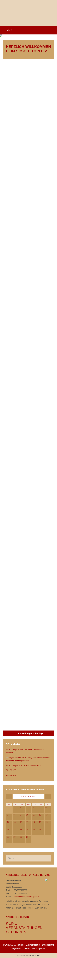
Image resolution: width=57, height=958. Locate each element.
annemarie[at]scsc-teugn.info (26, 897)
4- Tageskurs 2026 (17, 633)
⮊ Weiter (10, 122)
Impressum (34, 945)
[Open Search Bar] (53, 30)
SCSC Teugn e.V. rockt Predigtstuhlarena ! (24, 765)
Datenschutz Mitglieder (34, 948)
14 (15, 722)
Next (21, 722)
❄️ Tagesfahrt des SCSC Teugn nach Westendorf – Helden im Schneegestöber (26, 137)
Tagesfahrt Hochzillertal (24, 398)
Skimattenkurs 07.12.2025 (22, 590)
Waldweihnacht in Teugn (22, 448)
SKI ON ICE (12, 263)
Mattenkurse (15, 328)
